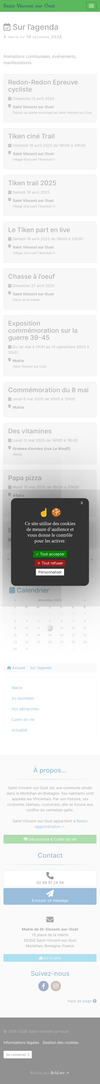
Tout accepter (52, 553)
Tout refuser (51, 563)
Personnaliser (50, 572)
